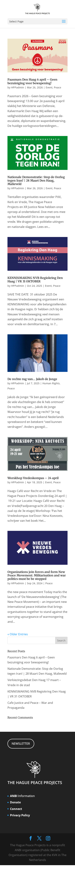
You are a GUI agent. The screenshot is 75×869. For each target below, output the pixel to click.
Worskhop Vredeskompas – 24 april (33, 478)
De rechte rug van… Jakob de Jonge (32, 379)
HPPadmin (17, 87)
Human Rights (51, 383)
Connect (16, 809)
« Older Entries (17, 634)
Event (49, 87)
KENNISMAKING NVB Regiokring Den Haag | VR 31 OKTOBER (35, 279)
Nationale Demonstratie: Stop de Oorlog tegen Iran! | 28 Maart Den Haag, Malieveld (36, 180)
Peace (57, 87)
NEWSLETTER (21, 744)
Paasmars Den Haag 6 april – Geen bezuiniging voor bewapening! (32, 81)
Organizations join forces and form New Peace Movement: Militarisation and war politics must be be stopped (36, 575)
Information (22, 796)
